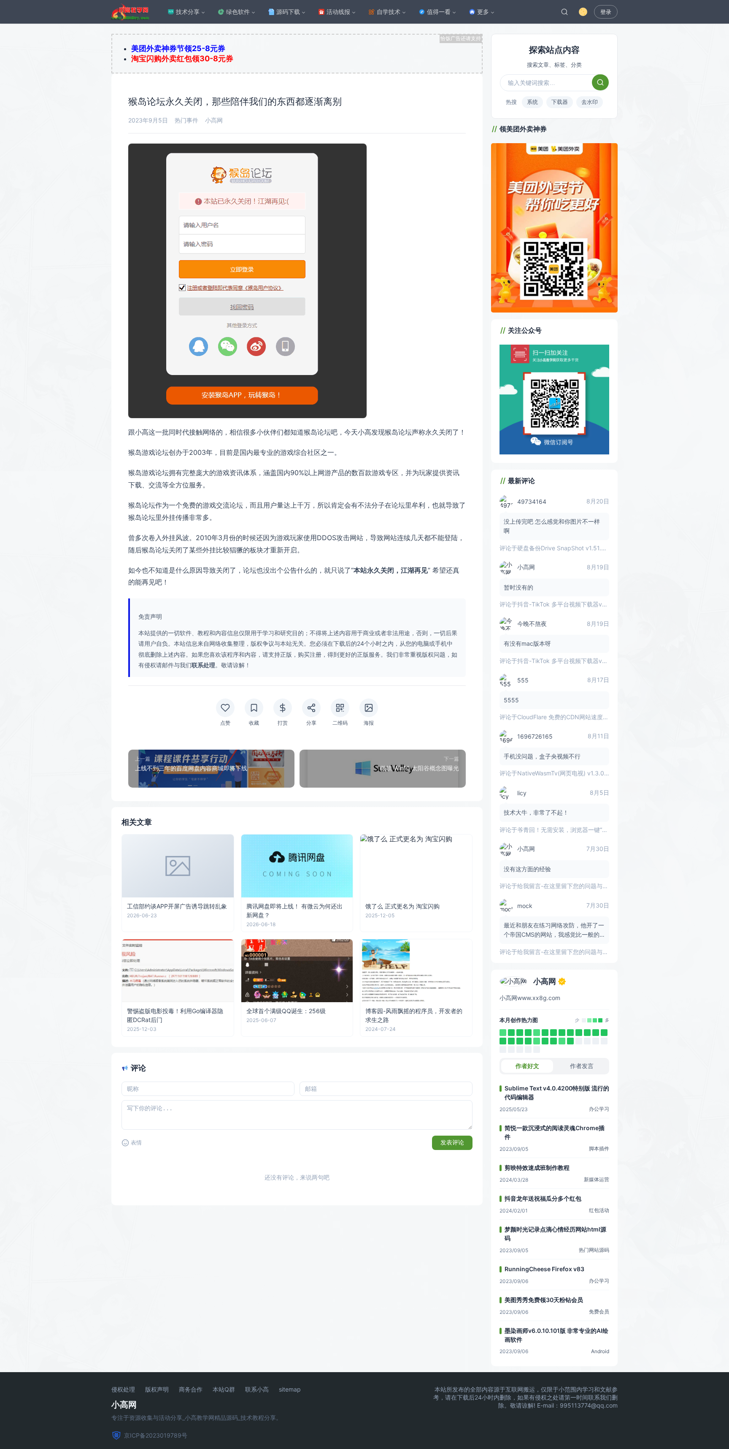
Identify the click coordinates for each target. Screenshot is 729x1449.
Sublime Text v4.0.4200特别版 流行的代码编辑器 (557, 1093)
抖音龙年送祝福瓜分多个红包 (543, 1198)
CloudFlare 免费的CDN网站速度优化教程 (571, 716)
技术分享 (188, 11)
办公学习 (599, 1109)
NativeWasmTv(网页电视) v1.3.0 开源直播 (573, 773)
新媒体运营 (596, 1179)
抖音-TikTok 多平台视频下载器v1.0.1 (565, 604)
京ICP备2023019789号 (155, 1435)
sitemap (290, 1389)
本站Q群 (224, 1389)
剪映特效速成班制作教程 (537, 1167)
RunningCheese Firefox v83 (544, 1268)
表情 (136, 1142)
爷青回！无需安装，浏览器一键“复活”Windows (579, 829)
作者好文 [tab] (527, 1065)
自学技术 (388, 11)
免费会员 (599, 1311)
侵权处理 (123, 1389)
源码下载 (288, 11)
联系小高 (257, 1389)
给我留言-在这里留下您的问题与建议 (565, 885)
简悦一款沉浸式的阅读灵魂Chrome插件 (555, 1132)
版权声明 (157, 1389)
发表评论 (452, 1142)
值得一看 (439, 11)
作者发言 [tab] (582, 1065)
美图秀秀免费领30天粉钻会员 (544, 1299)
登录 (605, 12)
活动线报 (338, 11)
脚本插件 (599, 1148)
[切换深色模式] (583, 11)
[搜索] (564, 11)
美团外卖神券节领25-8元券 (178, 48)
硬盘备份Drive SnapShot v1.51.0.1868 (569, 548)
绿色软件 (238, 11)
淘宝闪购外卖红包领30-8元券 (182, 58)
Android (600, 1351)
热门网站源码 (594, 1250)
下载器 (559, 101)
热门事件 (186, 120)
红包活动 (599, 1210)
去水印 (589, 101)
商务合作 (190, 1389)
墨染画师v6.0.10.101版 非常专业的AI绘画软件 (556, 1335)
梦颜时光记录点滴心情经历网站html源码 (555, 1234)
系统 (532, 101)
